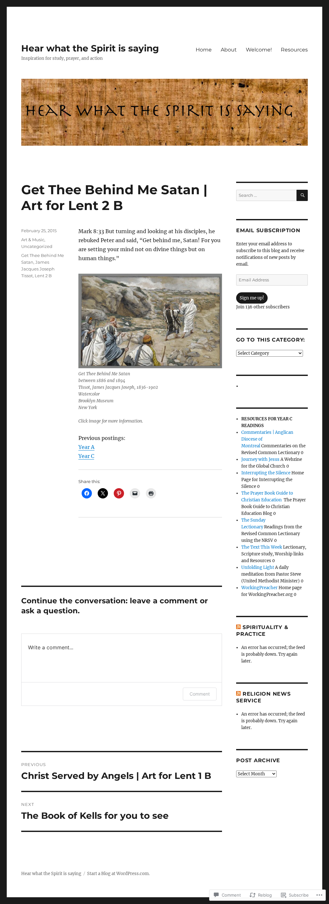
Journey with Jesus (260, 459)
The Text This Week (261, 547)
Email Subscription (268, 230)
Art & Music (32, 239)
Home (204, 50)
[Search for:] (266, 195)
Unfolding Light (257, 567)
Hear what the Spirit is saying (90, 48)
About (229, 50)
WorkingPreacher (259, 587)
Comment (200, 694)
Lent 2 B (43, 275)
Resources (294, 50)
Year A (86, 447)
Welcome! (259, 50)
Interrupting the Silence (265, 473)
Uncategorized (36, 246)
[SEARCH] (302, 195)
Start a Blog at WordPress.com (118, 873)
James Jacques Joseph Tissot (38, 269)
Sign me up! (252, 298)
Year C (86, 456)
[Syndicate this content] (238, 627)
